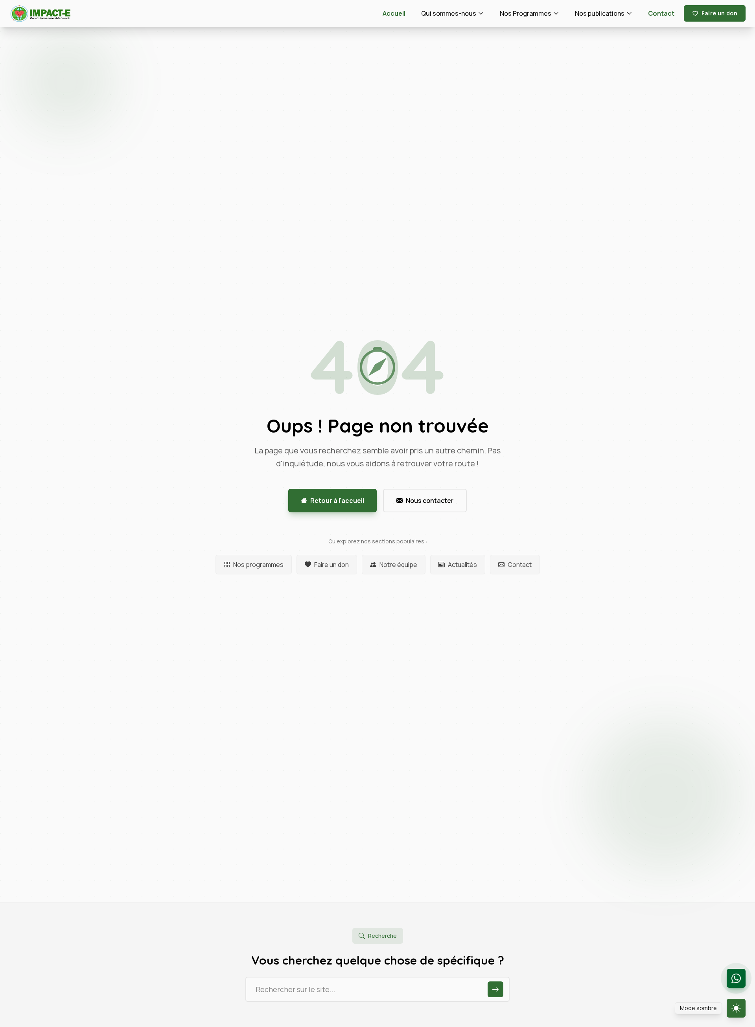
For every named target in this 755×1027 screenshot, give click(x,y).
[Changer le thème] (736, 1008)
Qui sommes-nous (448, 13)
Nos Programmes (525, 13)
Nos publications (599, 13)
